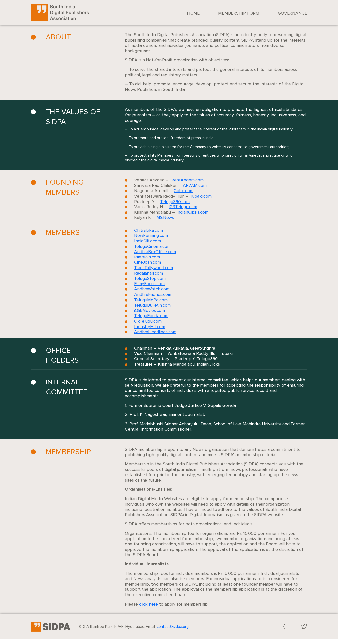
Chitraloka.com (148, 230)
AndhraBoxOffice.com (155, 251)
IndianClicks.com (192, 212)
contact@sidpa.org (173, 626)
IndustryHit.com (149, 326)
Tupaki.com (201, 196)
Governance (292, 13)
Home (193, 13)
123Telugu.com (183, 206)
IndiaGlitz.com (147, 241)
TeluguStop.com (150, 278)
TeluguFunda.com (151, 315)
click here (148, 604)
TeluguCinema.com (152, 246)
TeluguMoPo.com (151, 300)
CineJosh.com (147, 262)
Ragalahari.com (148, 273)
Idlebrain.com (147, 257)
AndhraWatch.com (151, 289)
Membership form (238, 13)
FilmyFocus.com (149, 283)
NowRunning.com (151, 235)
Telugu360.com (175, 201)
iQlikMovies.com (149, 310)
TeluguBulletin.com (152, 305)
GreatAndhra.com (187, 180)
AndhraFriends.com (152, 294)
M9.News (165, 217)
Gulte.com (183, 190)
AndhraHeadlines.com (155, 331)
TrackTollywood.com (153, 267)
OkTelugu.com (148, 321)
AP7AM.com (195, 185)
